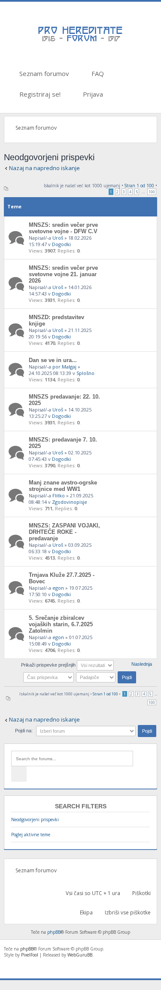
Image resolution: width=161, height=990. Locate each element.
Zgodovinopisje (69, 502)
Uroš (57, 238)
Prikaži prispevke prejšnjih (49, 664)
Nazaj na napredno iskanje (44, 168)
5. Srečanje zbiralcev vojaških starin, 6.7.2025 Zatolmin (61, 624)
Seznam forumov (43, 73)
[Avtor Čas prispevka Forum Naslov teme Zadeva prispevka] (49, 676)
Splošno (85, 373)
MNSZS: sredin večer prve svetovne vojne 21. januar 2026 (63, 274)
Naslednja (141, 664)
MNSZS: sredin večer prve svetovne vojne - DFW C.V (63, 228)
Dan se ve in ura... (53, 360)
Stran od (139, 186)
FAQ (97, 73)
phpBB (54, 932)
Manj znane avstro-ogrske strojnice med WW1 (63, 485)
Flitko (58, 495)
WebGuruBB (79, 955)
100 (152, 192)
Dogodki (61, 244)
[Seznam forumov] (81, 41)
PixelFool (29, 955)
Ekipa (86, 912)
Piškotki (141, 893)
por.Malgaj (64, 366)
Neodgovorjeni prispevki (35, 819)
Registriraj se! (39, 94)
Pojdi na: (24, 730)
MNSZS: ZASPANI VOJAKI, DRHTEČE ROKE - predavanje (64, 532)
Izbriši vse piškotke (127, 912)
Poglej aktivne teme (30, 835)
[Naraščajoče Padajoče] (107, 676)
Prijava (92, 94)
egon (58, 588)
